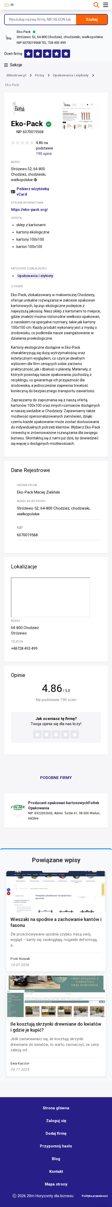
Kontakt (56, 1171)
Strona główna (56, 1108)
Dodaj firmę (56, 1133)
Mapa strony (56, 1184)
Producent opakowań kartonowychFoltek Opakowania (63, 805)
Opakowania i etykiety (35, 276)
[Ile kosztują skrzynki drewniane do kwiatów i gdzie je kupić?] (56, 996)
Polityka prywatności (95, 1196)
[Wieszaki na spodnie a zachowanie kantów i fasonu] (56, 891)
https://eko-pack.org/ (29, 210)
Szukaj (92, 19)
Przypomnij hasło (56, 1146)
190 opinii (44, 154)
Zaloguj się (56, 1120)
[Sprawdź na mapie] (35, 180)
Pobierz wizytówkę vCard (33, 191)
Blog (56, 1158)
